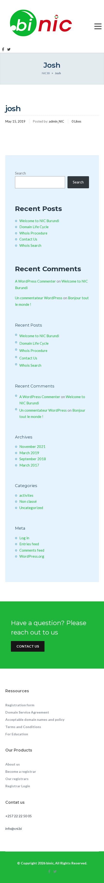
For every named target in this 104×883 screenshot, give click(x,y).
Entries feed (29, 544)
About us (12, 764)
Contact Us (28, 239)
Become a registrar (20, 771)
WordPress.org (31, 556)
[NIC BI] (44, 22)
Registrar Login (17, 786)
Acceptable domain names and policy (34, 719)
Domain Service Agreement (27, 712)
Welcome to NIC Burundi (39, 221)
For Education (16, 734)
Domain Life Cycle (34, 227)
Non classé (28, 501)
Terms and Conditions (23, 727)
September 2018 (32, 459)
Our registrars (17, 779)
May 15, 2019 (15, 121)
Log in (24, 538)
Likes (76, 121)
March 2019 (29, 453)
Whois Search (30, 245)
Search (20, 173)
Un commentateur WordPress (38, 298)
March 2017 (29, 465)
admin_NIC (56, 121)
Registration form (19, 705)
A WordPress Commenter (35, 281)
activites (26, 495)
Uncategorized (31, 507)
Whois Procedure (33, 233)
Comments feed (31, 550)
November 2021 (32, 446)
